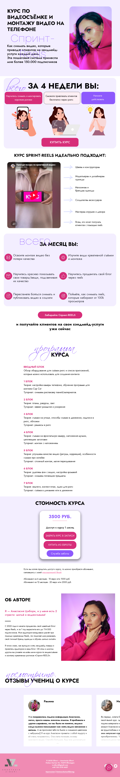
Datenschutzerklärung (65, 772)
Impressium (50, 772)
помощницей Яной (52, 572)
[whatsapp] (115, 767)
